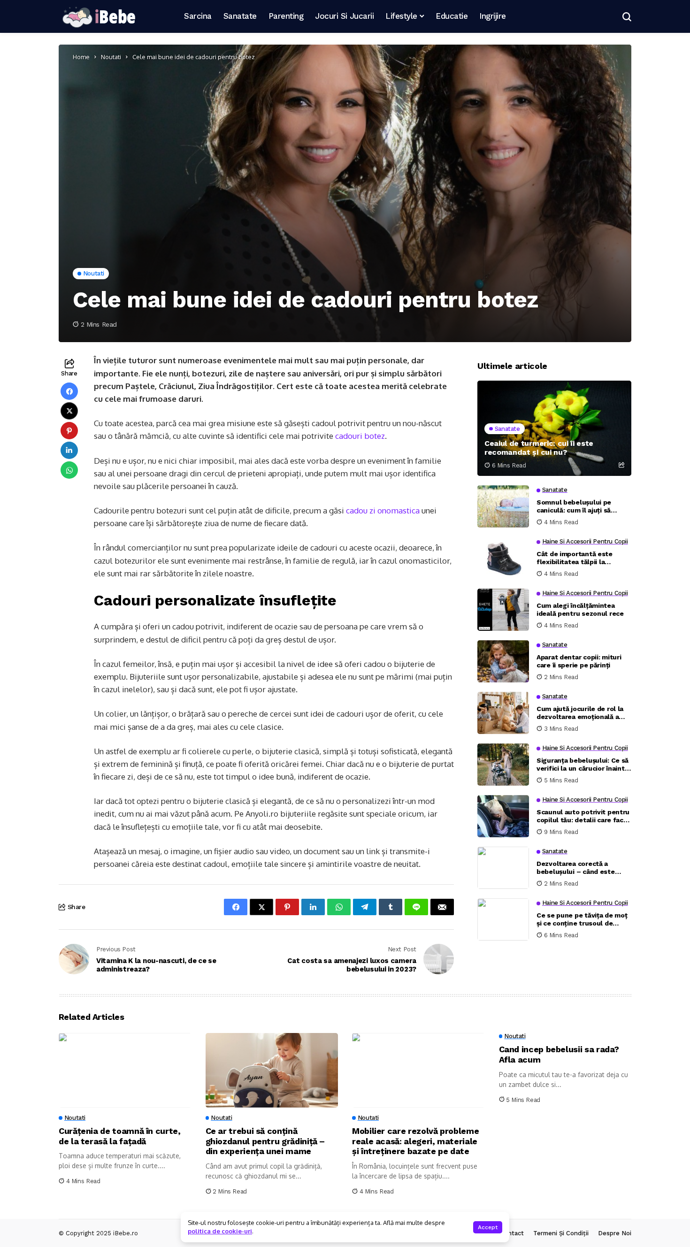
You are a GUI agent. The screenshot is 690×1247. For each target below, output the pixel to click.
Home (81, 57)
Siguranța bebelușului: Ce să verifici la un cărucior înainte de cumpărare (583, 765)
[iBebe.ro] (98, 17)
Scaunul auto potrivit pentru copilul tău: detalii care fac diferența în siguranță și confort (583, 816)
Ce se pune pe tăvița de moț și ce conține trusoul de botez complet (582, 919)
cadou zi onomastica (383, 510)
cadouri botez (360, 436)
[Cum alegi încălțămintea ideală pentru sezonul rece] (503, 610)
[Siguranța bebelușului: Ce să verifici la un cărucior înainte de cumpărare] (503, 764)
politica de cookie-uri (220, 1231)
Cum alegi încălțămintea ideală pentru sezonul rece (580, 609)
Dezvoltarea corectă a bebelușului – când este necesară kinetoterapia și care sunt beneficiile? (578, 868)
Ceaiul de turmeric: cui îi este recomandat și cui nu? (538, 448)
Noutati (111, 57)
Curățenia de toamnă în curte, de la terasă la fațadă (120, 1136)
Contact (512, 1233)
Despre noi (614, 1233)
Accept (488, 1227)
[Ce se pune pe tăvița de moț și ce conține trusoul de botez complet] (503, 919)
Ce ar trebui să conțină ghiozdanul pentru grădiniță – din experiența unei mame (265, 1141)
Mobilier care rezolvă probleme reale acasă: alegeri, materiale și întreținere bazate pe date (415, 1141)
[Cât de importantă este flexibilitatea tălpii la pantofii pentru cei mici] (503, 558)
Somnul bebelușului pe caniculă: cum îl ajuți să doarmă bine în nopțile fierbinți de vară (574, 506)
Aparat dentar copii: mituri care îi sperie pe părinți (579, 661)
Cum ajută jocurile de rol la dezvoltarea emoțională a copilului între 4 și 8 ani (580, 713)
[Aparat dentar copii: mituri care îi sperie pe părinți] (503, 661)
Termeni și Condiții (561, 1233)
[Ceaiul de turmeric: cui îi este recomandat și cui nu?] (554, 428)
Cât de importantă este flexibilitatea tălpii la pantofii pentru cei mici (575, 558)
